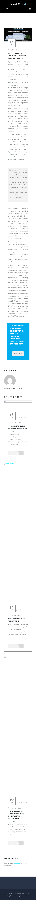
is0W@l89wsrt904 (17, 50)
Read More (14, 453)
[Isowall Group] (18, 3)
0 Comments (23, 417)
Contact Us (18, 354)
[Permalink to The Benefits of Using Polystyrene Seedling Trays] (18, 41)
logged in (17, 863)
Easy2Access (11, 896)
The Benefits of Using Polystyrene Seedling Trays (17, 56)
